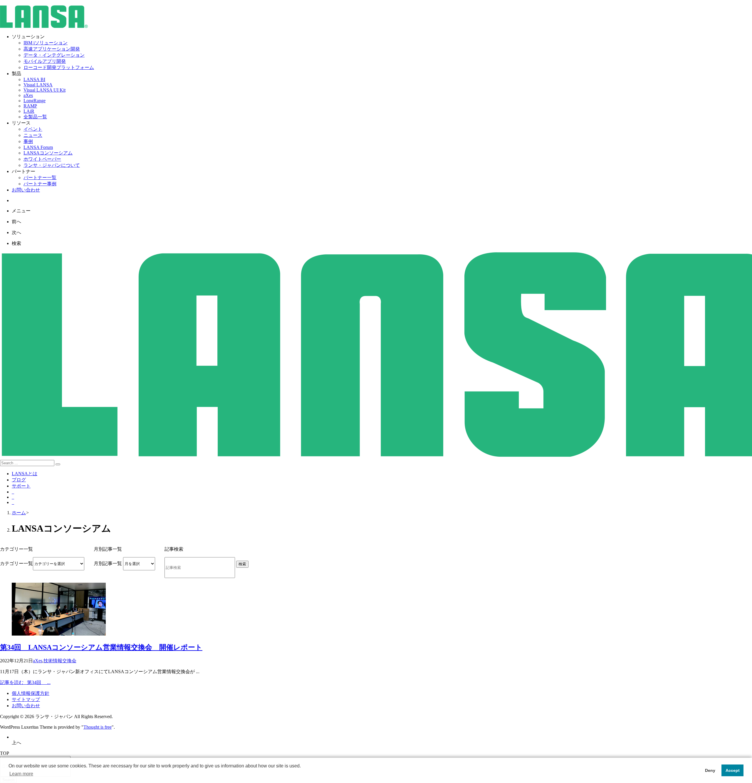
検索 (242, 564)
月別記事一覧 (108, 563)
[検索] (58, 464)
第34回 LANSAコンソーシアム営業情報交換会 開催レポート (101, 647)
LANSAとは (24, 473)
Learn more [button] (21, 773)
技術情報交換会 (59, 660)
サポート (21, 485)
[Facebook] (13, 497)
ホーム (19, 512)
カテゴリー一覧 (16, 563)
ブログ (19, 479)
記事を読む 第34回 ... (25, 682)
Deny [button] (710, 770)
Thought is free (97, 727)
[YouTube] (13, 502)
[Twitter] (13, 491)
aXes (37, 660)
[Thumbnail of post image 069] (59, 633)
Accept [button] (733, 770)
